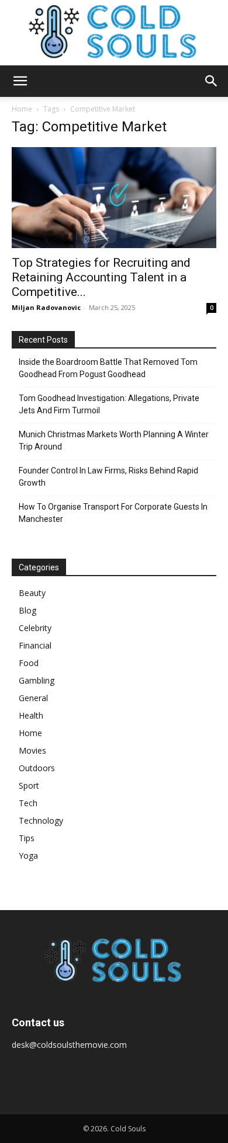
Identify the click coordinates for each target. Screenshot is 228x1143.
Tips (26, 838)
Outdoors (37, 767)
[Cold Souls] (114, 32)
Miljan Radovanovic (46, 307)
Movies (32, 750)
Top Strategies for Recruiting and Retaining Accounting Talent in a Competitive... (101, 277)
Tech (28, 803)
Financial (35, 645)
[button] (20, 81)
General (33, 697)
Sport (29, 785)
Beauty (32, 592)
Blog (27, 610)
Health (31, 715)
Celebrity (35, 627)
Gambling (36, 680)
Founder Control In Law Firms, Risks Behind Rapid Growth (108, 476)
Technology (41, 820)
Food (29, 662)
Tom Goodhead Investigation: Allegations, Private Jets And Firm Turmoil (109, 404)
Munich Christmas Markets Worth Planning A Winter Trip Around (114, 440)
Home (22, 109)
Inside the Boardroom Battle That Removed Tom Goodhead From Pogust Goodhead (108, 368)
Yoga (28, 855)
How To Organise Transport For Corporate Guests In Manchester (113, 513)
